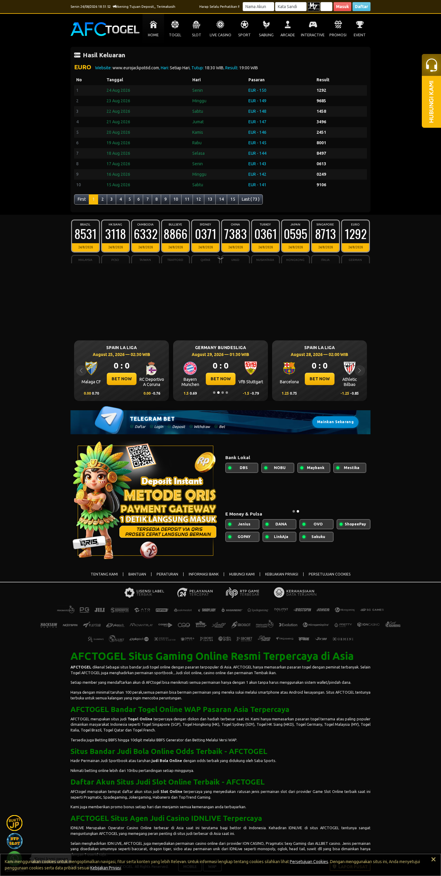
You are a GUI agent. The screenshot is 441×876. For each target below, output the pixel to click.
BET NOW (173, 378)
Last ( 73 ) (251, 199)
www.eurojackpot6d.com (135, 67)
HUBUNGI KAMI (242, 574)
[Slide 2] (218, 392)
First (82, 199)
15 (232, 199)
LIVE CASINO (220, 35)
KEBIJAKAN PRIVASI (281, 574)
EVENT (360, 35)
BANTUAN (137, 574)
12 (198, 199)
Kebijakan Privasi (105, 868)
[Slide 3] (222, 392)
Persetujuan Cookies (309, 861)
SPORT (244, 35)
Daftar (361, 6)
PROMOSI (337, 35)
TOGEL (175, 35)
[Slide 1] (214, 392)
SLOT (196, 35)
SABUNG (266, 35)
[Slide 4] (227, 392)
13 (210, 199)
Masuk (342, 6)
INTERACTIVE (313, 35)
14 (221, 199)
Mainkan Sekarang (335, 422)
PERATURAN (167, 574)
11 (187, 199)
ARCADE (287, 35)
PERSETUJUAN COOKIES (330, 574)
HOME (153, 35)
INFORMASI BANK (204, 574)
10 (175, 199)
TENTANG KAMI (104, 574)
